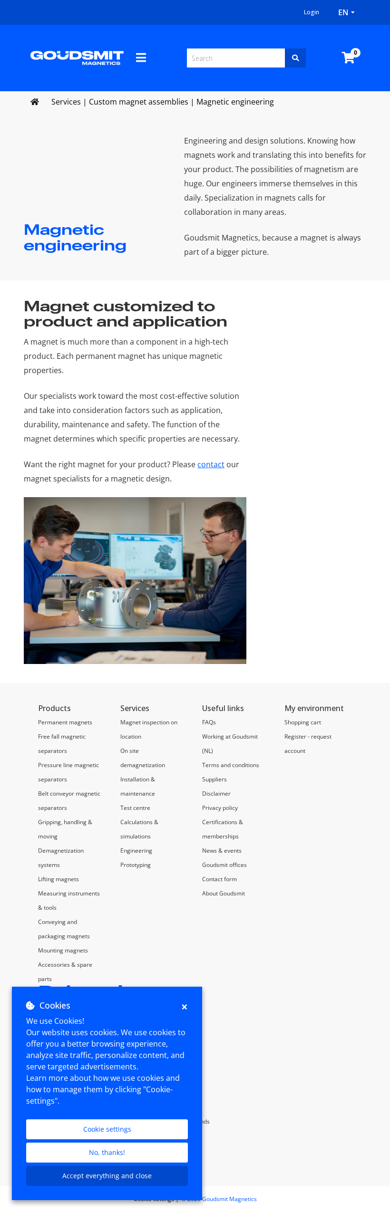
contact (210, 464)
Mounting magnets (63, 950)
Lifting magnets (58, 879)
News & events (222, 850)
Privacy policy (220, 808)
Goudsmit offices (224, 865)
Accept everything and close (107, 1175)
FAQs (209, 722)
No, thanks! (107, 1152)
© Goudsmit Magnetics (219, 1199)
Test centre (135, 808)
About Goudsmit (223, 893)
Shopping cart (302, 722)
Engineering (136, 850)
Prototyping (135, 865)
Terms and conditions (230, 765)
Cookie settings (107, 1129)
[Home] (77, 57)
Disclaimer (216, 793)
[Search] (295, 57)
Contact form (219, 879)
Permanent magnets (65, 722)
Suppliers (214, 779)
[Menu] (141, 57)
